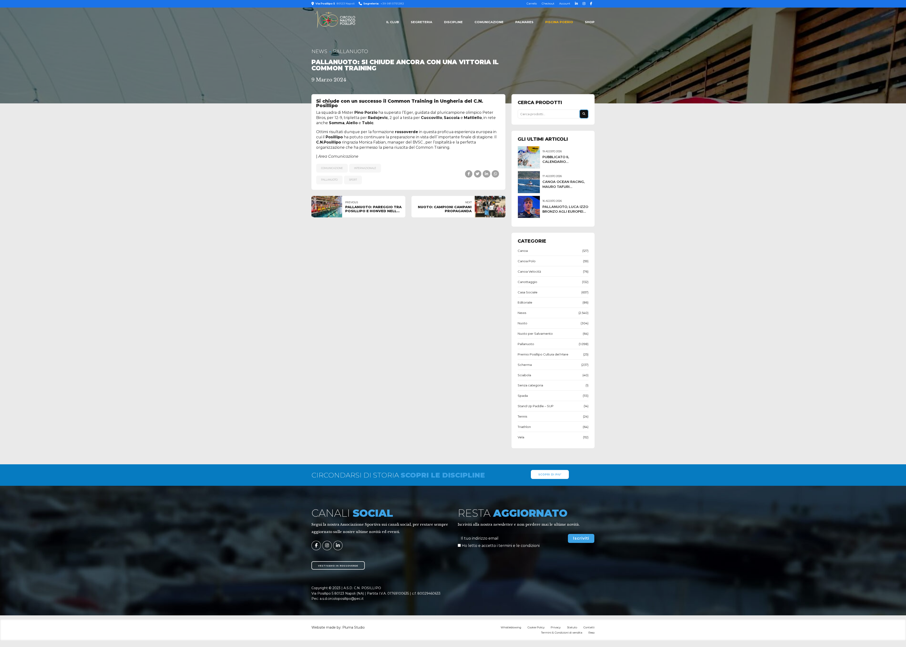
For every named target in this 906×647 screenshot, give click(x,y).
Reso (591, 632)
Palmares (524, 22)
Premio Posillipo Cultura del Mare (543, 354)
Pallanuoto (350, 51)
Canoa (523, 251)
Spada (523, 396)
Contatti (589, 627)
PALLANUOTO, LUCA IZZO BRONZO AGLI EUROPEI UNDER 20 (565, 211)
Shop (590, 22)
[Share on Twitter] (477, 174)
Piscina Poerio (559, 22)
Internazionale (365, 168)
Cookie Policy (536, 627)
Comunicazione (488, 22)
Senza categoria (530, 385)
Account (564, 3)
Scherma (525, 365)
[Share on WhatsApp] (495, 174)
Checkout (547, 3)
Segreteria (421, 22)
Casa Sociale (527, 292)
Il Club (392, 22)
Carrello (531, 3)
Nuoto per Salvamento (535, 333)
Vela (521, 437)
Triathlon (524, 427)
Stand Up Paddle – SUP (536, 406)
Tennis (522, 416)
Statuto (572, 627)
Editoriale (525, 302)
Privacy (556, 627)
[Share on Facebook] (468, 174)
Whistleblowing (511, 627)
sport (353, 179)
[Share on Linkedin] (486, 174)
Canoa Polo (527, 261)
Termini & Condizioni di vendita (561, 632)
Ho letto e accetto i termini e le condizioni (501, 545)
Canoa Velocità (529, 271)
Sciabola (524, 375)
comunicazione (332, 168)
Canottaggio (527, 282)
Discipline (453, 22)
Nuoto (522, 323)
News (319, 51)
